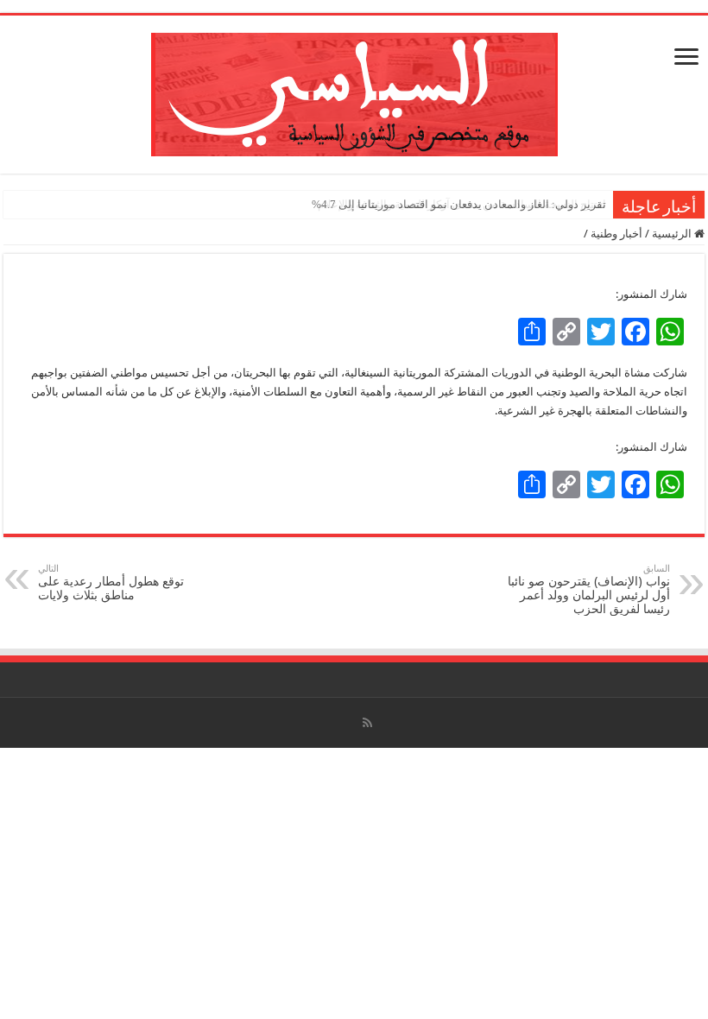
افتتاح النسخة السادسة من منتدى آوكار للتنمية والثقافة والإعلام (462, 204)
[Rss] (367, 722)
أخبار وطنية (616, 233)
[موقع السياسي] (354, 91)
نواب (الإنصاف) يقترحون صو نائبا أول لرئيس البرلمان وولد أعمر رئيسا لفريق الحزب (589, 589)
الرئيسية (673, 233)
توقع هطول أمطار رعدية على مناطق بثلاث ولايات (111, 582)
